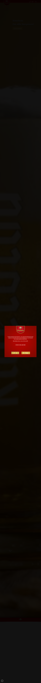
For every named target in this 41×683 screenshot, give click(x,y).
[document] (20, 341)
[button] (2, 681)
